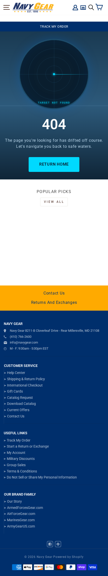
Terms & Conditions (22, 471)
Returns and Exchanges (54, 302)
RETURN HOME (54, 164)
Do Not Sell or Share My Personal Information (42, 477)
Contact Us (54, 293)
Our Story (14, 501)
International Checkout (25, 385)
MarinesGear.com (21, 520)
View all (54, 202)
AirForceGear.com (21, 514)
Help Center (16, 373)
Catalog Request (20, 398)
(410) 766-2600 (20, 337)
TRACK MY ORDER (54, 26)
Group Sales (16, 465)
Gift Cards (15, 391)
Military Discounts (21, 459)
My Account (16, 453)
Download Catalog (21, 404)
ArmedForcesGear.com (25, 508)
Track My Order (18, 440)
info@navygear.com (24, 342)
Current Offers (18, 410)
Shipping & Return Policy (26, 379)
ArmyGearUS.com (21, 526)
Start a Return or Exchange (28, 446)
